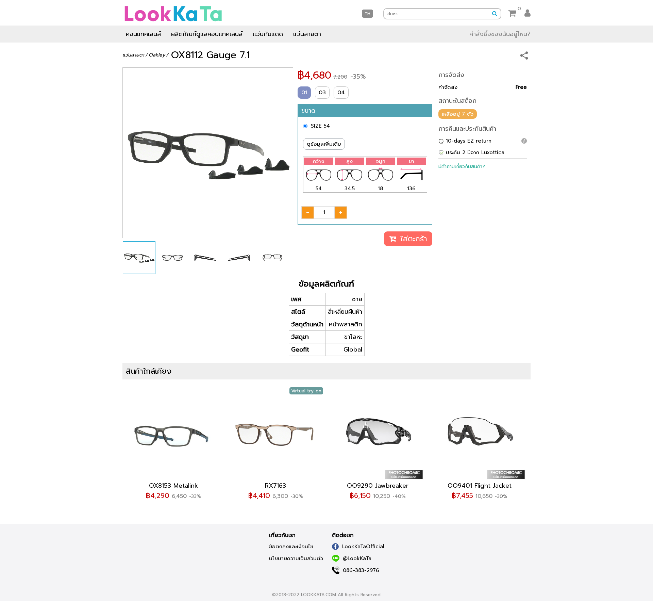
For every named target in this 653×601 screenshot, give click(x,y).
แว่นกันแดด (268, 34)
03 (322, 92)
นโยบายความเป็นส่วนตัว (296, 558)
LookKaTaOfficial (363, 546)
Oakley (157, 55)
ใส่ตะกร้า (412, 238)
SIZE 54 (320, 126)
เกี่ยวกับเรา (282, 535)
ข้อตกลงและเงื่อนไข (291, 546)
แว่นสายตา (307, 34)
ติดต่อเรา (343, 535)
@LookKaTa (357, 558)
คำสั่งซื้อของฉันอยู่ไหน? (500, 34)
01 (304, 92)
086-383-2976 (361, 570)
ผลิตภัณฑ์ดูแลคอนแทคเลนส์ (206, 34)
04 (341, 92)
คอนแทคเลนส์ (143, 34)
